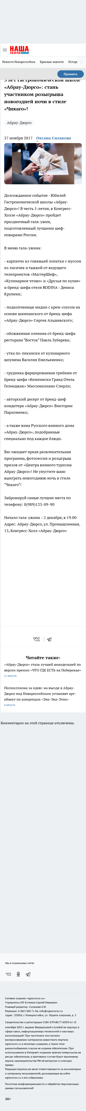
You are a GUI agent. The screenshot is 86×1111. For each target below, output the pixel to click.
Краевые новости (52, 62)
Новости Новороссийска (19, 62)
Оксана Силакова (53, 137)
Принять (70, 74)
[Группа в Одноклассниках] (18, 974)
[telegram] (50, 639)
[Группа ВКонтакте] (8, 974)
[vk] (37, 639)
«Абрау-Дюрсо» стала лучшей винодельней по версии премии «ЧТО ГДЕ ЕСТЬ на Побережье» (42, 669)
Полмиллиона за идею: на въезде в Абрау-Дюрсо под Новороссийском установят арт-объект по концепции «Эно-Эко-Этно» (40, 696)
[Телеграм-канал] (28, 974)
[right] (81, 62)
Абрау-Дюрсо (19, 122)
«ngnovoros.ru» (35, 998)
